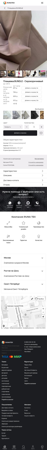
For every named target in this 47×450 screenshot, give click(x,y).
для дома (4, 378)
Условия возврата (7, 416)
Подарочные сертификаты (10, 413)
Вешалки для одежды (30, 373)
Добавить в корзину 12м (31, 100)
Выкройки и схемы (7, 410)
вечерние (5, 373)
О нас (26, 410)
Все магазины (39, 159)
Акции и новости (29, 416)
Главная (5, 448)
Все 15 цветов (39, 109)
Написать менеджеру (31, 344)
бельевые (5, 365)
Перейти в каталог (7, 399)
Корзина (4, 418)
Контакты (27, 408)
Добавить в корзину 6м (31, 96)
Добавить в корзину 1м (31, 88)
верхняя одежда (7, 370)
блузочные (5, 367)
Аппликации (28, 375)
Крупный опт (5, 438)
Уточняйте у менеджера (35, 162)
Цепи (26, 381)
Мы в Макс (27, 351)
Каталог (14, 448)
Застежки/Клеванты (30, 370)
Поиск (23, 448)
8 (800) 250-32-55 (29, 342)
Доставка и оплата (7, 408)
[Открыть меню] (42, 3)
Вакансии (27, 413)
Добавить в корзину (20, 133)
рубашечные (6, 389)
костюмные (5, 381)
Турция (4, 436)
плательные (5, 383)
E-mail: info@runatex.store (32, 347)
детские (4, 375)
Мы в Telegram (28, 349)
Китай (3, 433)
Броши (26, 378)
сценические (6, 394)
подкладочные (6, 386)
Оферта (4, 353)
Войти (33, 448)
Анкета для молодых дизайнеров (12, 426)
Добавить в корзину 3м (31, 92)
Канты (26, 367)
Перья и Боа (28, 365)
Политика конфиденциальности (12, 350)
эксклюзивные (6, 397)
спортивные (5, 391)
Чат (42, 448)
